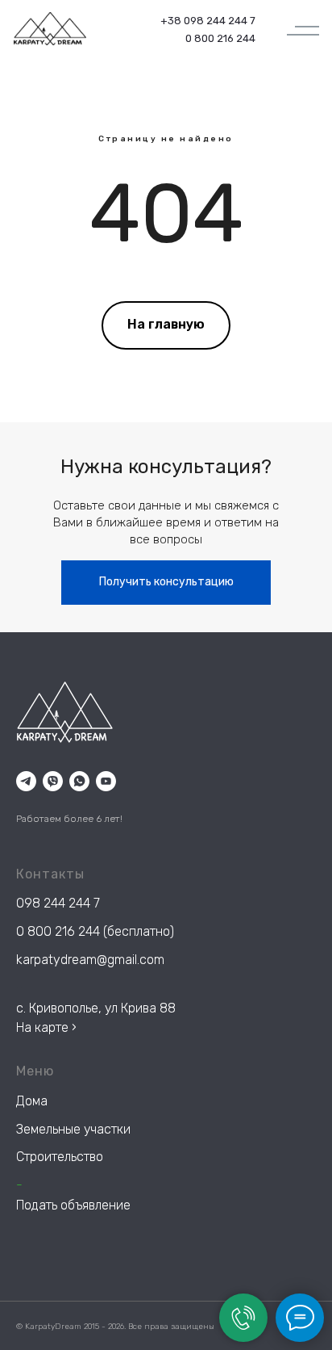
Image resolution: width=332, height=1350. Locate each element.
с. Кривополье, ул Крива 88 (96, 1008)
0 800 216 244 (58, 931)
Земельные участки (73, 1129)
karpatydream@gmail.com (90, 959)
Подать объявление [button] (73, 1205)
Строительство (59, 1156)
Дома (32, 1101)
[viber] (53, 781)
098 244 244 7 (58, 903)
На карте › (46, 1027)
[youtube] (106, 781)
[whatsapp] (79, 781)
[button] (166, 582)
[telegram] (26, 781)
